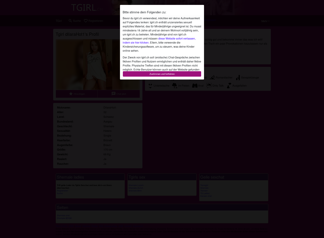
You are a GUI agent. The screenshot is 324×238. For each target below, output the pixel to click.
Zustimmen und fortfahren (162, 73)
